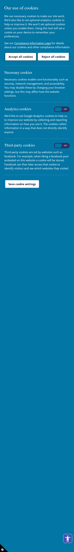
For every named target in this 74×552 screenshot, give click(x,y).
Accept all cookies (21, 56)
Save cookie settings (22, 184)
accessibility (67, 538)
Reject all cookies (53, 56)
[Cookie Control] (4, 548)
